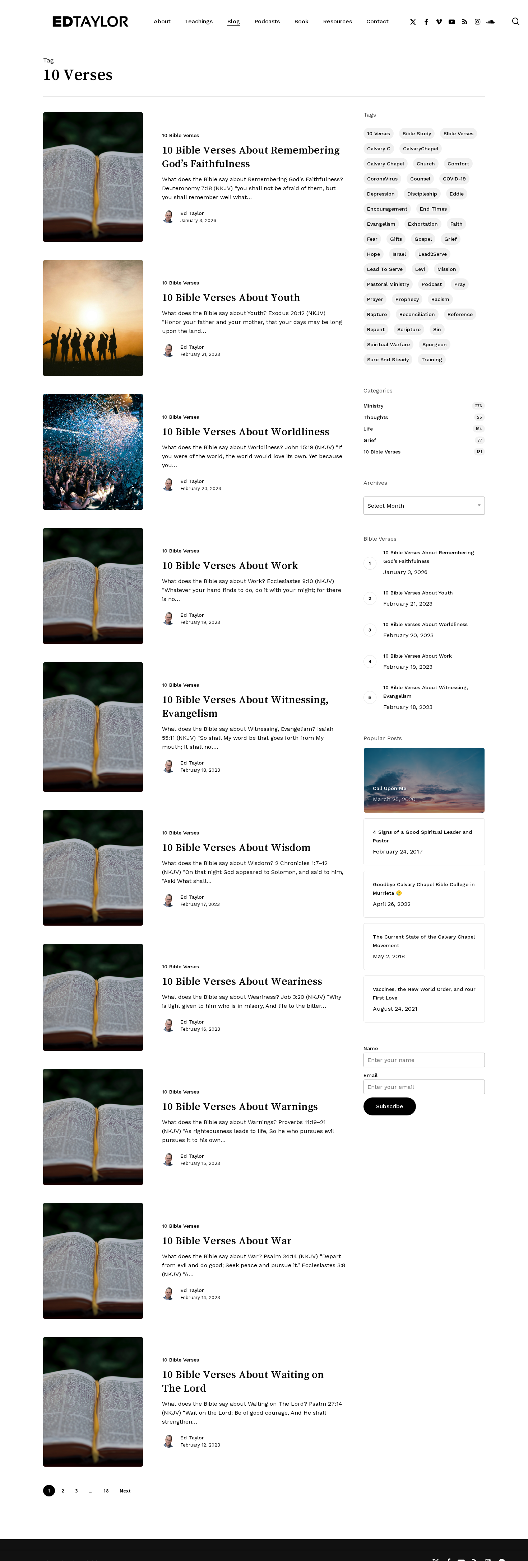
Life (368, 429)
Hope (373, 254)
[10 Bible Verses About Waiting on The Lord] (93, 1402)
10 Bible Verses (180, 135)
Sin (437, 329)
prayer (375, 299)
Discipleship (422, 194)
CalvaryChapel (420, 148)
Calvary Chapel (385, 163)
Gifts (396, 239)
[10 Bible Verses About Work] (93, 586)
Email (370, 1075)
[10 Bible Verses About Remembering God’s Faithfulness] (93, 177)
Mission (446, 269)
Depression (381, 194)
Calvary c (378, 148)
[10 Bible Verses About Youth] (93, 318)
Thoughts (375, 417)
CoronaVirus (382, 179)
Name (370, 1048)
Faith (456, 224)
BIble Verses (458, 133)
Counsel (420, 179)
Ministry (373, 406)
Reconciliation (417, 314)
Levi (420, 269)
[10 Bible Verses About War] (93, 1261)
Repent (376, 329)
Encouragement (387, 209)
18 (105, 1491)
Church (426, 163)
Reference (460, 314)
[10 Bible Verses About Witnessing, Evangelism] (93, 727)
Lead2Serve (432, 254)
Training (431, 359)
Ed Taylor (192, 213)
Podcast (432, 284)
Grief (450, 239)
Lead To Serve (385, 269)
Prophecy (407, 299)
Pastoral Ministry (388, 284)
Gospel (423, 239)
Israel (399, 254)
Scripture (409, 329)
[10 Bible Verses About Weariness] (93, 997)
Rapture (377, 314)
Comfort (458, 163)
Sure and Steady (388, 359)
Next (125, 1491)
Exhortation (423, 224)
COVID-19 (454, 179)
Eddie (457, 194)
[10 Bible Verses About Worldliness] (93, 452)
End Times (433, 209)
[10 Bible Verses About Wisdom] (93, 868)
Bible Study (417, 133)
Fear (372, 239)
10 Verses (378, 133)
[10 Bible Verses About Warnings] (93, 1127)
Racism (440, 299)
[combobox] (424, 506)
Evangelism (381, 224)
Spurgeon (434, 344)
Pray (459, 284)
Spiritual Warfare (388, 344)
